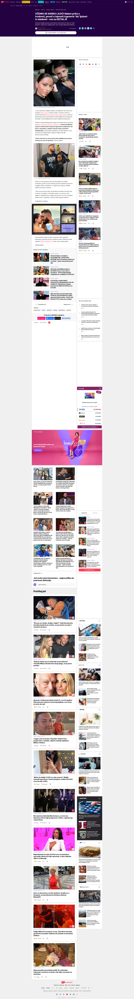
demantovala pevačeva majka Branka (56, 114)
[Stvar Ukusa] (90, 988)
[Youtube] (89, 64)
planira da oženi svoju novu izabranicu (48, 124)
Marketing (45, 990)
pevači (43, 310)
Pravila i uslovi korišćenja (63, 990)
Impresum (51, 990)
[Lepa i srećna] (66, 988)
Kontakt (55, 990)
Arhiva (80, 990)
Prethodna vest (42, 304)
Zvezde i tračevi (50, 9)
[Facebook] (80, 64)
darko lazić (37, 310)
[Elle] (52, 988)
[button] (72, 28)
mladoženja (62, 310)
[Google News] (95, 64)
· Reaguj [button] (84, 168)
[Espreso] (48, 988)
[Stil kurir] (56, 988)
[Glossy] (61, 988)
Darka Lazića (44, 112)
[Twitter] (86, 64)
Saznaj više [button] (38, 450)
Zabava (43, 9)
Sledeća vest (67, 304)
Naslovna (37, 9)
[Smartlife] (72, 988)
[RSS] (98, 64)
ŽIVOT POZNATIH (46, 241)
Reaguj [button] (36, 322)
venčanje (49, 310)
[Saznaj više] (99, 621)
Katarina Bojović (41, 27)
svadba (55, 310)
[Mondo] (5, 2)
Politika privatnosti (87, 990)
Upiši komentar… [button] (42, 584)
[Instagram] (83, 64)
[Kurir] (43, 988)
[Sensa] (77, 988)
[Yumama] (83, 988)
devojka (69, 310)
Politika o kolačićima (73, 990)
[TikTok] (92, 64)
